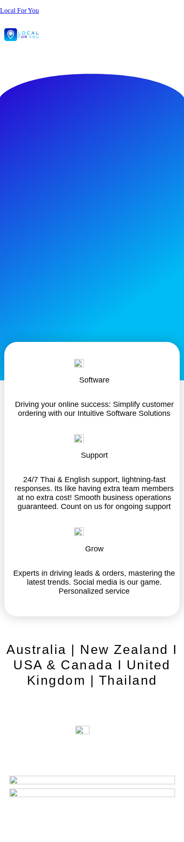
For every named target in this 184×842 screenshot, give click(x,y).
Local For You (19, 10)
